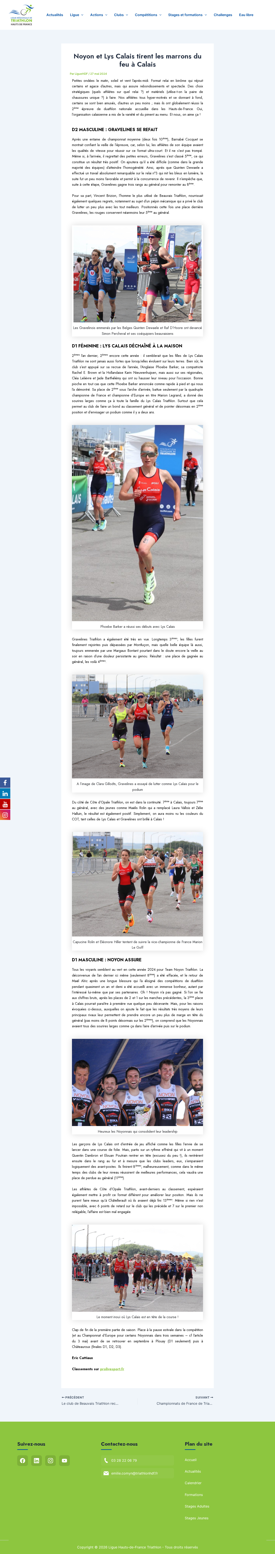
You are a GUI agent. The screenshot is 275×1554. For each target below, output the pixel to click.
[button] (81, 15)
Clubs (119, 15)
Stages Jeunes (196, 1518)
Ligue (74, 15)
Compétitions (146, 15)
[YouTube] (64, 1460)
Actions (96, 15)
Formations (194, 1495)
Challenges (223, 15)
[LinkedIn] (36, 1460)
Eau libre (246, 15)
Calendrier (193, 1483)
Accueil (191, 1460)
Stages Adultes (197, 1506)
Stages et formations (185, 15)
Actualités (54, 15)
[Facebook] (22, 1460)
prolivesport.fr (112, 1369)
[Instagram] (50, 1460)
